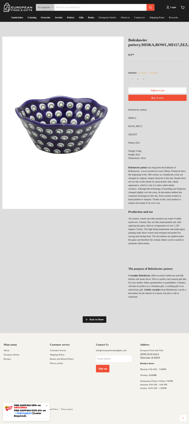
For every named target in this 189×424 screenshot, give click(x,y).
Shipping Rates (156, 17)
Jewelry (59, 17)
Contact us (139, 17)
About (6, 350)
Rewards (173, 17)
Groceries (45, 17)
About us (125, 17)
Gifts (81, 17)
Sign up (102, 368)
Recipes (7, 359)
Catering (31, 17)
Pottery (70, 17)
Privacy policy (56, 363)
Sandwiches (17, 17)
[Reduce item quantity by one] (131, 79)
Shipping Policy (57, 354)
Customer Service (58, 350)
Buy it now (157, 97)
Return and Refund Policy (62, 359)
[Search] (150, 7)
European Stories (107, 17)
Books (91, 17)
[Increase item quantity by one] (143, 79)
